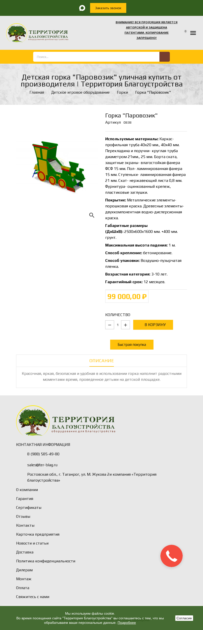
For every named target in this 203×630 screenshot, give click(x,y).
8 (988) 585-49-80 (43, 454)
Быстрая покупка (132, 344)
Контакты (25, 525)
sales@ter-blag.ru (42, 465)
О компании (27, 489)
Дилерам (24, 570)
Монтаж (23, 578)
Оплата (22, 587)
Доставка (24, 552)
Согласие (184, 618)
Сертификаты (28, 507)
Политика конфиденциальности (45, 561)
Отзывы (23, 516)
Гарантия (24, 498)
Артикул (113, 122)
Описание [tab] (101, 360)
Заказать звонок (108, 8)
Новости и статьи (32, 543)
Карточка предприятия (37, 534)
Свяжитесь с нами (32, 596)
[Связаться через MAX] (82, 7)
